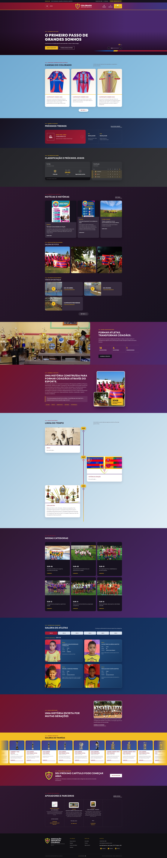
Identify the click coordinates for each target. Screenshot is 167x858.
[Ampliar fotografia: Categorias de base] (109, 260)
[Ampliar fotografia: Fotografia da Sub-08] (83, 553)
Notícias (110, 6)
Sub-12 (90, 633)
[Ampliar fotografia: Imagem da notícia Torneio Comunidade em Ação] (60, 211)
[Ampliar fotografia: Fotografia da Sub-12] (57, 588)
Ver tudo (83, 110)
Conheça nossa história (66, 47)
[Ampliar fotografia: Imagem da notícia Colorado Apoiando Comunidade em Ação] (88, 209)
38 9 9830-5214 (93, 823)
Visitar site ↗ (55, 824)
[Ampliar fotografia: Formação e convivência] (83, 260)
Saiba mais (50, 235)
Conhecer (50, 573)
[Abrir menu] (47, 6)
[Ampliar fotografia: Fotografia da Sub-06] (57, 553)
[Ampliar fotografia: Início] (62, 436)
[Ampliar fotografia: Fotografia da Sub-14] (83, 588)
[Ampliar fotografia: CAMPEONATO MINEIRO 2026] (57, 81)
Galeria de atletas (73, 845)
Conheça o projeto (105, 356)
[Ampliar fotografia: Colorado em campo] (57, 260)
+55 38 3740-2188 (98, 1)
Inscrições (87, 841)
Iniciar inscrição (116, 775)
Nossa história (73, 841)
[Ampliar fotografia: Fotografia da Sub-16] (109, 588)
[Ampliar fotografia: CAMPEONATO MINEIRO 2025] (83, 81)
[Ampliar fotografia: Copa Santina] (62, 494)
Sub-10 (77, 633)
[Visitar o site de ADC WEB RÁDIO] (54, 805)
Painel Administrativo (115, 1)
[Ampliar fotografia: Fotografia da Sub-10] (109, 553)
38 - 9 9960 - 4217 (74, 823)
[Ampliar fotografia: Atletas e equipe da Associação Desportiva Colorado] (111, 388)
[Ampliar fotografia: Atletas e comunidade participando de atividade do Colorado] (45, 343)
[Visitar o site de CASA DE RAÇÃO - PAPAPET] (93, 804)
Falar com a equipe (116, 126)
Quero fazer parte (51, 47)
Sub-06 (51, 633)
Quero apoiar (117, 796)
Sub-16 (115, 633)
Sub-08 (64, 633)
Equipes (71, 843)
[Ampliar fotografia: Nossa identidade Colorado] (108, 709)
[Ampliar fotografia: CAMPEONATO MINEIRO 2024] (109, 81)
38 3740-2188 (55, 821)
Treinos (104, 6)
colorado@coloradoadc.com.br (105, 843)
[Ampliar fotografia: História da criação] (104, 465)
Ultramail (106, 1)
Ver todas (118, 197)
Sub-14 (103, 633)
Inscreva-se (118, 6)
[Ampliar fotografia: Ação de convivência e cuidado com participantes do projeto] (101, 399)
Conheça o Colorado (100, 724)
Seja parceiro (87, 845)
